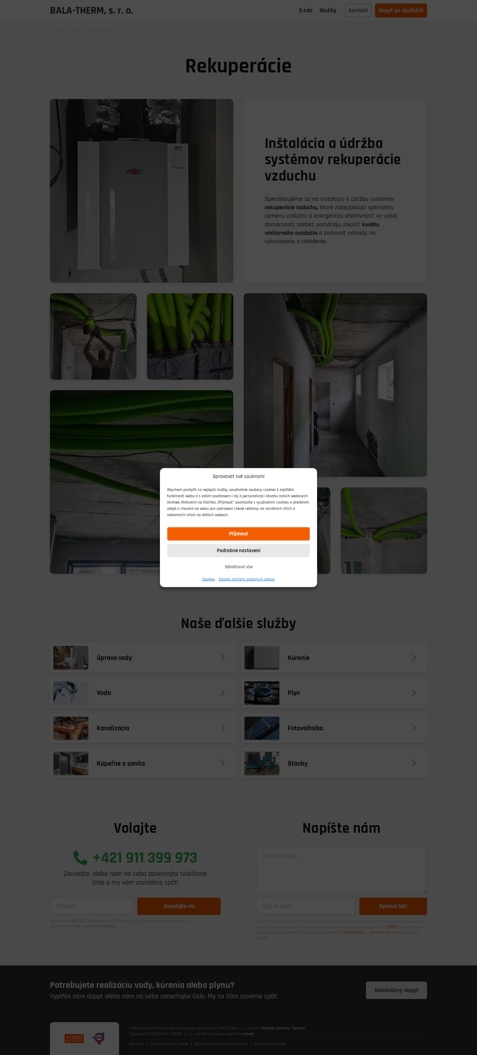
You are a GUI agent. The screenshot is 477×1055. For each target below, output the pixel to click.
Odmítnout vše (238, 567)
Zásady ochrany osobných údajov (247, 579)
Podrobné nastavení (238, 550)
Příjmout (238, 533)
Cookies (208, 579)
